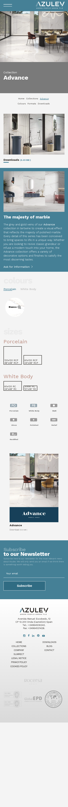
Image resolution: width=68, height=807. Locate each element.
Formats (32, 103)
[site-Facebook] (28, 636)
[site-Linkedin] (33, 636)
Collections (32, 98)
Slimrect (19, 654)
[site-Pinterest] (38, 636)
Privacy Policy (14, 444)
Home (21, 98)
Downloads (44, 103)
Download (18, 529)
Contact (49, 650)
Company (19, 650)
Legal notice (18, 658)
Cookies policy (18, 666)
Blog (49, 646)
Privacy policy (19, 662)
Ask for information (16, 266)
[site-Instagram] (24, 636)
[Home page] (33, 685)
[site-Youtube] (43, 636)
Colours (22, 103)
